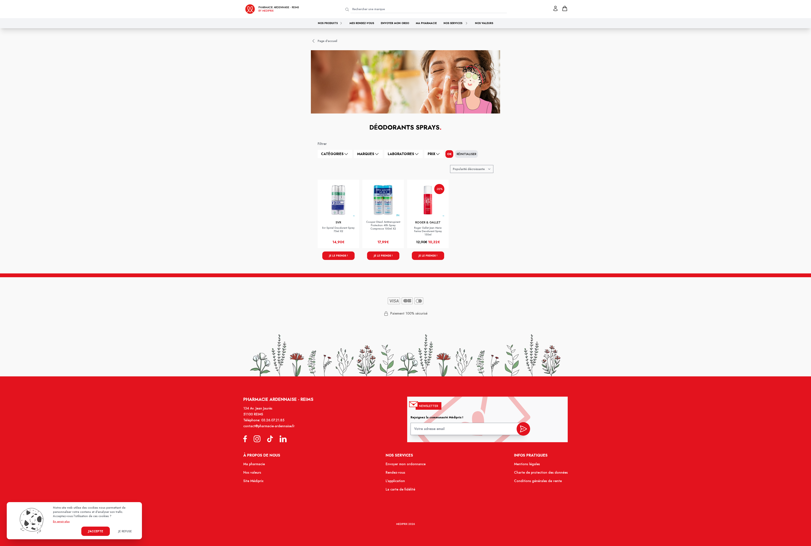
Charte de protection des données (541, 472)
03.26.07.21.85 (272, 420)
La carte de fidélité (400, 489)
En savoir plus (61, 521)
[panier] (565, 8)
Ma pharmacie (426, 23)
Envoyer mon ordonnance (406, 464)
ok (449, 154)
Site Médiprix (253, 480)
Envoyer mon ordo (395, 23)
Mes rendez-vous (362, 23)
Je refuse (125, 531)
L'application (395, 480)
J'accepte (95, 531)
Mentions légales (527, 464)
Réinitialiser (466, 154)
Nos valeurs (484, 23)
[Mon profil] (555, 8)
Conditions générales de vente (538, 480)
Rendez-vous (395, 472)
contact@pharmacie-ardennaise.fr (269, 426)
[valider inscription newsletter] (523, 429)
